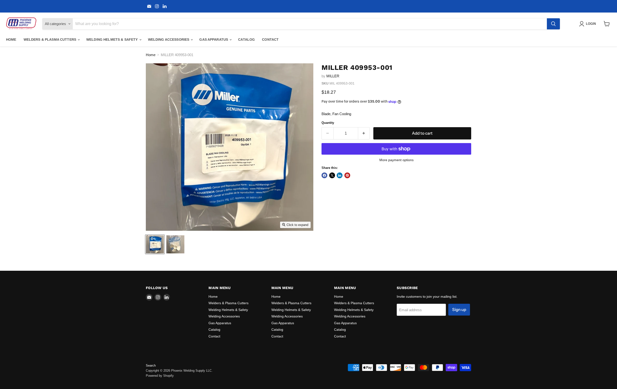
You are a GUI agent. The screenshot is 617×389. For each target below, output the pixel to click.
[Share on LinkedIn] (339, 175)
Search (151, 365)
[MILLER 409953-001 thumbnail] (154, 244)
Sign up (459, 309)
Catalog (246, 39)
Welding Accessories (169, 39)
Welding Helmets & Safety (112, 39)
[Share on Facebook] (324, 175)
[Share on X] (332, 175)
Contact (270, 39)
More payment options (396, 160)
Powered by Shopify (160, 375)
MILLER (332, 76)
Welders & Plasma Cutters (50, 39)
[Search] (553, 23)
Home (11, 39)
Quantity (328, 123)
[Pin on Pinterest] (347, 175)
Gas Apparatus (214, 39)
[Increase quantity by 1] (364, 133)
